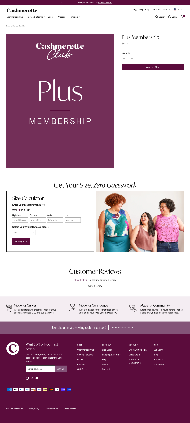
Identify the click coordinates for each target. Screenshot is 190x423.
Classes (81, 364)
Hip (66, 215)
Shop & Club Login (138, 349)
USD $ (179, 10)
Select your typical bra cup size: (29, 226)
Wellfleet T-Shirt (105, 2)
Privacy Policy (33, 409)
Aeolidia (73, 409)
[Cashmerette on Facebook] (32, 378)
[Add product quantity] (132, 58)
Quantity (126, 53)
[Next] (128, 2)
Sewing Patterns (85, 354)
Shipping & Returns (111, 354)
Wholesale (159, 364)
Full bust (34, 215)
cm (28, 210)
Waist (50, 215)
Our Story (158, 349)
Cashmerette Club (86, 349)
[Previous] (61, 2)
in (22, 210)
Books (80, 359)
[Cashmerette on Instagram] (27, 378)
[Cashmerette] (21, 10)
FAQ (104, 359)
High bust (16, 215)
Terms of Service (51, 409)
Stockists (158, 359)
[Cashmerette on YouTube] (36, 378)
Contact (106, 369)
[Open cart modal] (181, 16)
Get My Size (21, 241)
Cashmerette (17, 409)
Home (8, 26)
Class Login (134, 354)
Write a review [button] (95, 286)
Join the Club (152, 67)
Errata (105, 364)
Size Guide (107, 349)
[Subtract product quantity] (124, 58)
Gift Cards (82, 369)
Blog (156, 354)
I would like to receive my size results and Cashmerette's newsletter (61, 149)
